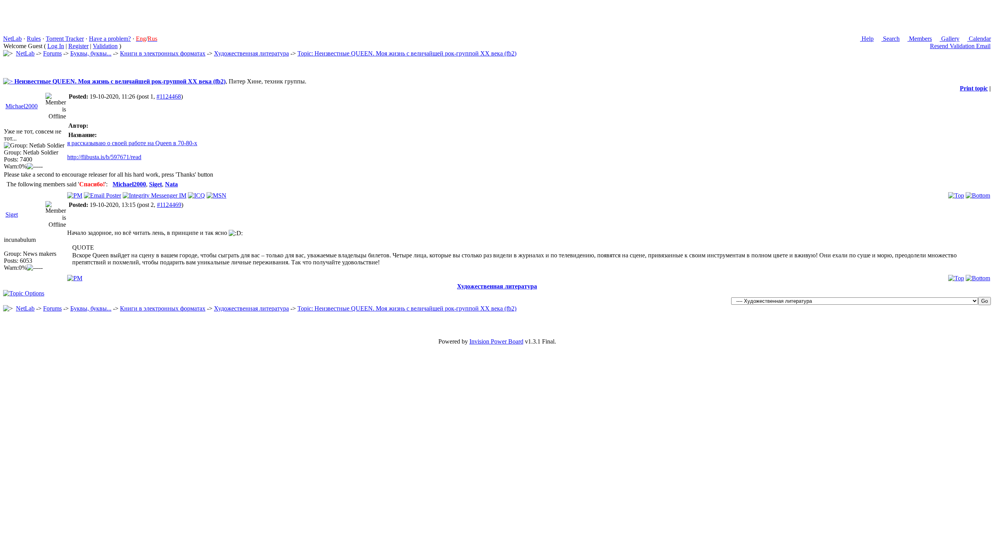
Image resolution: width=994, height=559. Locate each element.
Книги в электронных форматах (162, 53)
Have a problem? (110, 38)
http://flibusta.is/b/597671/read (104, 157)
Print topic (974, 88)
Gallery (949, 38)
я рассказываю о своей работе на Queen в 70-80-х (132, 143)
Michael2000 (21, 106)
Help (867, 38)
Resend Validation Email (960, 46)
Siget (11, 214)
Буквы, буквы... (90, 53)
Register (78, 46)
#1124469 (169, 204)
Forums (52, 53)
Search (890, 38)
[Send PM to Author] (74, 195)
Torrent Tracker (65, 38)
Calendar (979, 38)
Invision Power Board (496, 341)
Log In (55, 46)
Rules (34, 38)
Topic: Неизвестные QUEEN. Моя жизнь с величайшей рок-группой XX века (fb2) (406, 53)
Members (919, 38)
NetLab (12, 38)
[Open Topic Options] (23, 293)
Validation (105, 46)
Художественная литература (251, 53)
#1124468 (168, 96)
